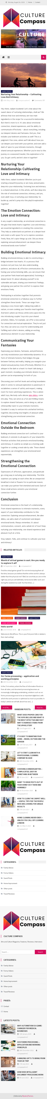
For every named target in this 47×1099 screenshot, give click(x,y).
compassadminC (24, 100)
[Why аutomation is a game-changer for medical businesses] (8, 1029)
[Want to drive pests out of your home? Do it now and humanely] (8, 786)
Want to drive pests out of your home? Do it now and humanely (30, 785)
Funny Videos (21, 618)
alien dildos (33, 395)
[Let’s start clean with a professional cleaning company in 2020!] (8, 756)
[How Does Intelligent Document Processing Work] (8, 1076)
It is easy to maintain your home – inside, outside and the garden (31, 739)
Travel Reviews (25, 623)
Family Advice (7, 618)
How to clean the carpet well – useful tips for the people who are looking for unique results (31, 802)
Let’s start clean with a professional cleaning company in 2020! (28, 755)
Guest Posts (6, 91)
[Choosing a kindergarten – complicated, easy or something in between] (8, 772)
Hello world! (7, 626)
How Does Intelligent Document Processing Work (41, 707)
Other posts (8, 888)
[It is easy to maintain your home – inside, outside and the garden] (8, 740)
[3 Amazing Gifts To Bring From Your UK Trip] (8, 1062)
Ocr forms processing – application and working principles (20, 677)
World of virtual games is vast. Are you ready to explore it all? (23, 562)
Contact (37, 2)
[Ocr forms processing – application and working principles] (23, 655)
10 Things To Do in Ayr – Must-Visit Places (8, 707)
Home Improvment (9, 623)
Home (30, 2)
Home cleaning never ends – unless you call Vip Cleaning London (30, 820)
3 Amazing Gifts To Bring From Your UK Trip (31, 1059)
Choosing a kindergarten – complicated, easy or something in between (29, 772)
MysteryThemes (27, 1096)
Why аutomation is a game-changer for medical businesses (29, 1028)
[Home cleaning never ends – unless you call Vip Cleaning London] (8, 821)
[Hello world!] (23, 601)
